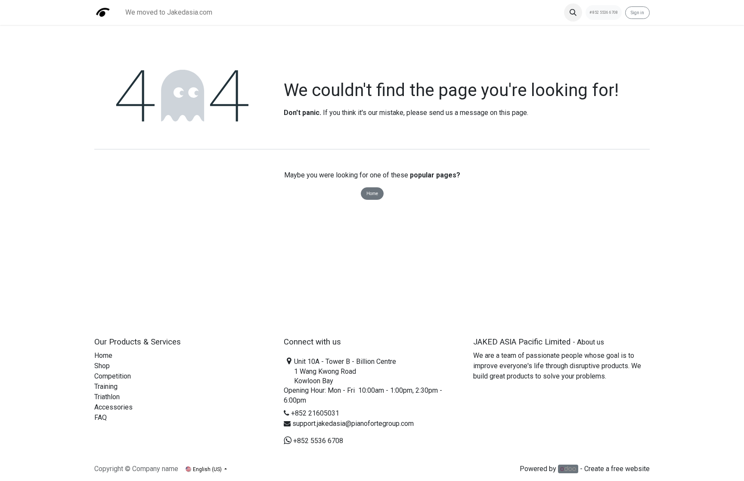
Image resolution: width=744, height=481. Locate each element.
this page (513, 113)
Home (372, 193)
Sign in (637, 12)
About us (590, 342)
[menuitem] (169, 12)
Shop (102, 366)
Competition (112, 376)
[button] (573, 12)
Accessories (113, 407)
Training (106, 386)
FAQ (100, 417)
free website (630, 469)
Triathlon (107, 397)
